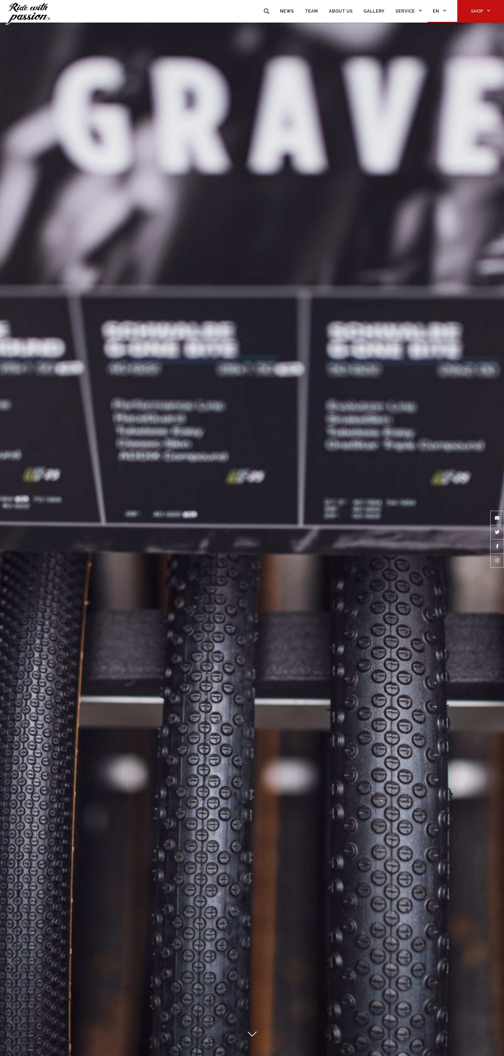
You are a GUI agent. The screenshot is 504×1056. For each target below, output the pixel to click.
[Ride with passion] (28, 11)
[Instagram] (497, 561)
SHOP (477, 11)
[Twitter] (497, 532)
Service (405, 11)
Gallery (374, 11)
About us (341, 11)
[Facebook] (497, 547)
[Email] (497, 518)
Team (311, 11)
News (287, 11)
